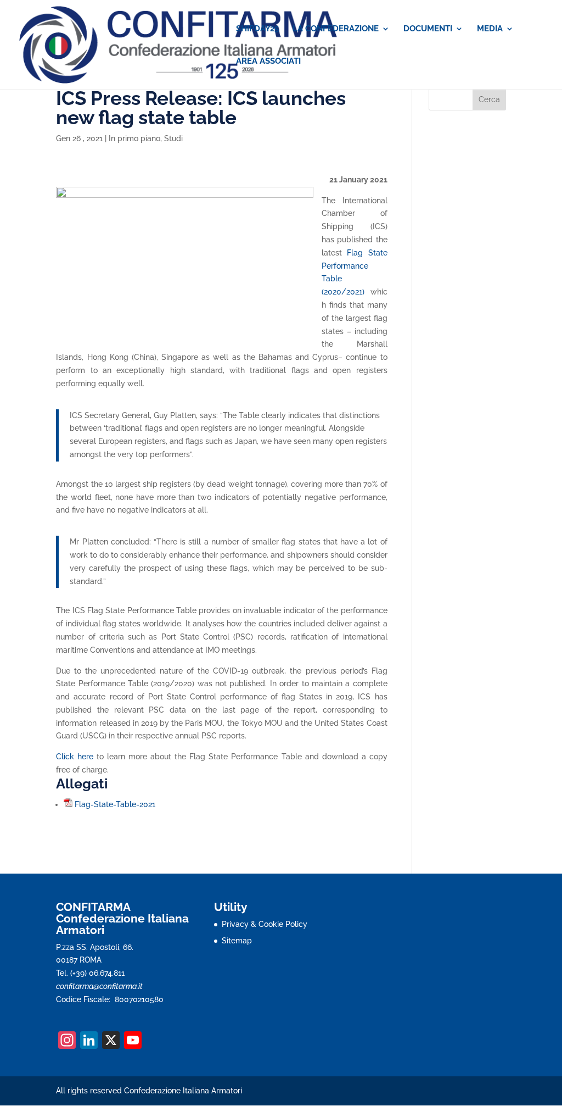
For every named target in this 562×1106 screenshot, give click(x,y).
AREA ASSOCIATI (268, 61)
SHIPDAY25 (257, 29)
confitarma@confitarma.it (99, 986)
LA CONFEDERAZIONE (336, 29)
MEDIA (490, 29)
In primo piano (134, 138)
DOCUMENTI (427, 29)
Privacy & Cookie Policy (264, 924)
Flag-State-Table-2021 (115, 804)
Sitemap (237, 940)
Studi (173, 138)
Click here (74, 756)
